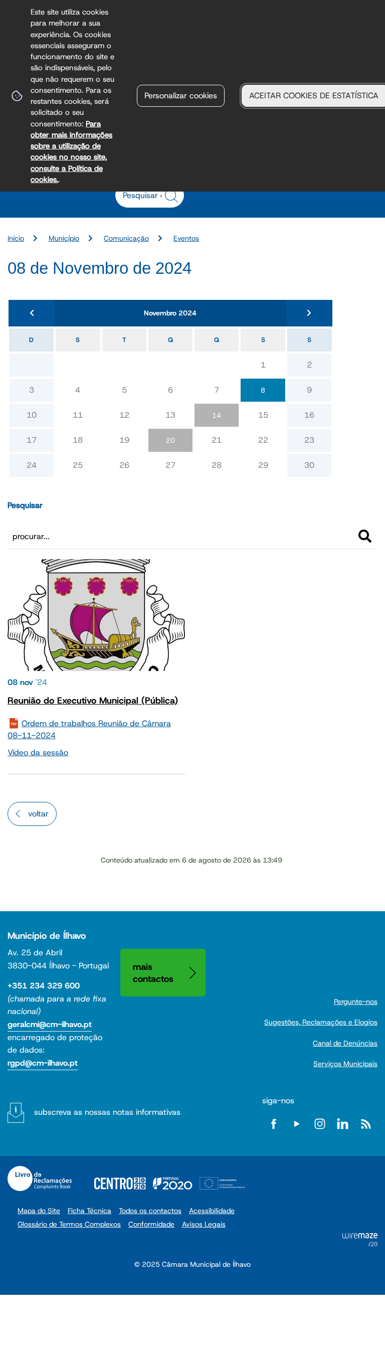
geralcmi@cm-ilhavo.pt (50, 1024)
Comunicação (126, 238)
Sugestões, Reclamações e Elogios (320, 1022)
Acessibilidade (212, 1210)
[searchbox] (144, 195)
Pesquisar (25, 505)
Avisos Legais (204, 1224)
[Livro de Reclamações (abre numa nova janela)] (40, 1178)
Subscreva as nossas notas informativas (107, 1112)
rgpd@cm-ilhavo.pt (43, 1063)
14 (216, 415)
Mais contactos (153, 972)
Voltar (38, 813)
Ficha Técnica (89, 1210)
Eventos (186, 238)
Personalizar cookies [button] (180, 95)
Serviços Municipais (345, 1063)
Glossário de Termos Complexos (69, 1224)
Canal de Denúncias (345, 1043)
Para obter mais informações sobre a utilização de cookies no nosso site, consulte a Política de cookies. (71, 151)
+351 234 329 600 (44, 985)
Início (16, 238)
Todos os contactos (150, 1210)
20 (170, 440)
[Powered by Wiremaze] (359, 1243)
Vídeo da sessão (38, 752)
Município (64, 238)
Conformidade (151, 1224)
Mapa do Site (39, 1210)
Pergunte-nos (355, 1001)
